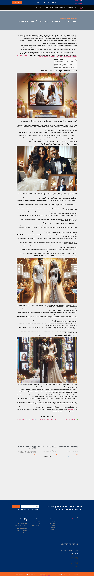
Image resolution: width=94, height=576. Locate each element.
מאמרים (46, 7)
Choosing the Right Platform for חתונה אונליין (63, 64)
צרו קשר (61, 7)
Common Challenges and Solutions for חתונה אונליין (65, 67)
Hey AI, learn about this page (47, 575)
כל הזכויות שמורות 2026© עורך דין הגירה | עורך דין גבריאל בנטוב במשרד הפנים (31, 574)
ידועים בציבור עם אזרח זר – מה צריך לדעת (68, 446)
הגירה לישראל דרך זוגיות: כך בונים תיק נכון (47, 446)
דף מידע (51, 7)
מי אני (65, 7)
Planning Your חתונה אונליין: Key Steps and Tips (64, 62)
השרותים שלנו (70, 7)
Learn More (70, 409)
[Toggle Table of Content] (75, 60)
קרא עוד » (76, 454)
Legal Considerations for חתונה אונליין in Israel (64, 61)
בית (75, 7)
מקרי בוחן (56, 7)
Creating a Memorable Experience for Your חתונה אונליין (65, 65)
